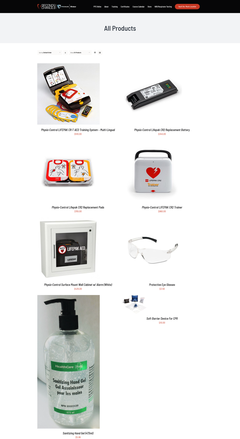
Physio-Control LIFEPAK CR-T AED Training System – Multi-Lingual (78, 130)
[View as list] (100, 52)
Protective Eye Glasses (162, 284)
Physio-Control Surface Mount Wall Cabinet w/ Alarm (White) (78, 284)
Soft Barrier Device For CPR (162, 318)
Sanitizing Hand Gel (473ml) (78, 433)
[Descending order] (65, 52)
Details (70, 94)
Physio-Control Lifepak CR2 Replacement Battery (162, 130)
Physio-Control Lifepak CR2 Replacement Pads (78, 207)
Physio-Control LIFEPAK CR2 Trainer (162, 207)
